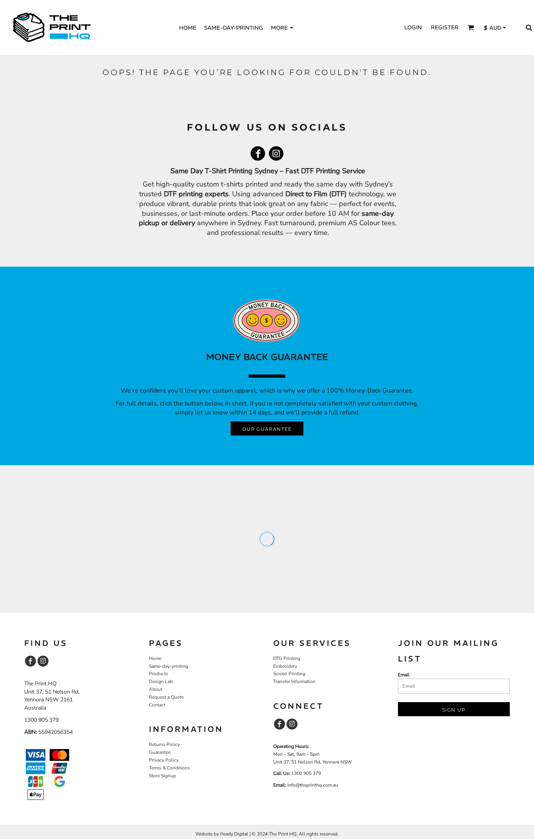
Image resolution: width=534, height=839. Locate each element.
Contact (157, 705)
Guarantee (159, 752)
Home (155, 658)
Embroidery (285, 666)
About (155, 689)
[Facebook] (258, 153)
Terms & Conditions (169, 768)
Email (404, 675)
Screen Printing (289, 673)
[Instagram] (276, 153)
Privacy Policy (164, 760)
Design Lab (161, 681)
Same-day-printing (168, 666)
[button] (471, 27)
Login (413, 27)
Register (445, 27)
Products (158, 673)
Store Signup (162, 776)
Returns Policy (164, 744)
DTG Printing (286, 658)
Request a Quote (166, 697)
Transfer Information (294, 681)
